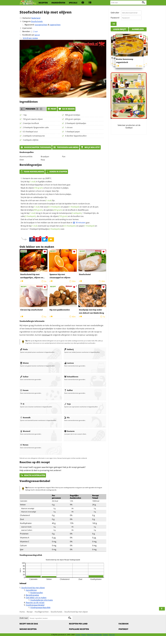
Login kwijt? (119, 29)
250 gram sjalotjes (73, 119)
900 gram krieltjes (72, 115)
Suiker (25, 376)
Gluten (26, 363)
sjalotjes (54, 210)
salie (28, 216)
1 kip (25, 115)
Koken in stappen (58, 171)
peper (71, 207)
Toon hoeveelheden (34, 171)
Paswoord (115, 17)
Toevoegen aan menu (67, 147)
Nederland (35, 18)
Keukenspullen (36, 592)
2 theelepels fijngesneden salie (36, 127)
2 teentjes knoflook (31, 123)
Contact (78, 635)
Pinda (25, 349)
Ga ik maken (68, 109)
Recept (30, 612)
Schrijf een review (30, 38)
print (53, 109)
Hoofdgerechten (42, 612)
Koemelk (26, 417)
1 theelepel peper (72, 131)
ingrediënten (58, 2)
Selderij (70, 349)
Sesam (25, 390)
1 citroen (69, 127)
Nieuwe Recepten (28, 629)
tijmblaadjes (49, 229)
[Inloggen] (114, 24)
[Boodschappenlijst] (82, 2)
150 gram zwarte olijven (33, 119)
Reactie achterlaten (34, 475)
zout (52, 207)
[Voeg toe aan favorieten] (45, 252)
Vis (68, 417)
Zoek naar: (24, 618)
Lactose (70, 363)
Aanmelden (138, 29)
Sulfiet (70, 390)
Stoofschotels (37, 21)
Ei (23, 404)
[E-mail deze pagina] (51, 239)
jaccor (37, 35)
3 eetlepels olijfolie (30, 140)
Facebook (124, 623)
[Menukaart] (90, 2)
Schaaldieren (72, 376)
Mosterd (26, 431)
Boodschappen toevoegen (37, 147)
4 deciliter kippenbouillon (76, 136)
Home (22, 612)
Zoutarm (71, 431)
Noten (25, 445)
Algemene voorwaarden (94, 635)
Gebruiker (115, 12)
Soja (69, 404)
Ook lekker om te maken (36, 597)
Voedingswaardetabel (35, 605)
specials (73, 2)
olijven (35, 188)
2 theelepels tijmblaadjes (75, 123)
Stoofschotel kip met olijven (33, 587)
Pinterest (123, 629)
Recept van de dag (29, 623)
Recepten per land (78, 623)
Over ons (112, 635)
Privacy (83, 635)
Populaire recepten (79, 629)
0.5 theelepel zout (30, 131)
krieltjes (35, 210)
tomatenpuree (70, 213)
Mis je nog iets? (92, 147)
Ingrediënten (31, 590)
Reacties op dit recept (35, 602)
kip (31, 181)
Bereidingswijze (32, 595)
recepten (43, 2)
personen (28, 28)
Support (105, 635)
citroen (45, 200)
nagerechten (55, 24)
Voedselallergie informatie (41, 600)
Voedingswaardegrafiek (40, 607)
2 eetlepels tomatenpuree (34, 136)
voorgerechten (41, 24)
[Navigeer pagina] (162, 609)
